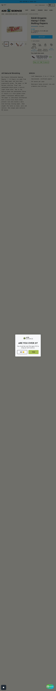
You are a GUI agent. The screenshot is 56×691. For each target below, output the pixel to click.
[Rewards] (50, 686)
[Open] (3, 687)
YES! (33, 352)
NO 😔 (22, 352)
